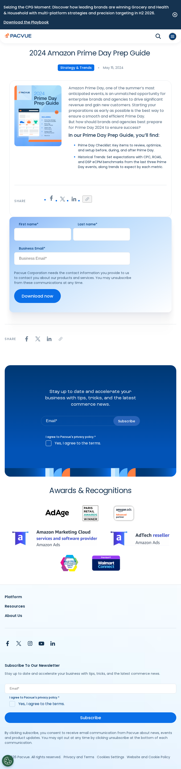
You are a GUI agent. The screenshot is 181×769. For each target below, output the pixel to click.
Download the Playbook (26, 22)
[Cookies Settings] (8, 761)
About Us (13, 615)
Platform (13, 597)
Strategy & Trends (76, 67)
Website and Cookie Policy (148, 757)
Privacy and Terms (79, 757)
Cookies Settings (110, 757)
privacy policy (84, 437)
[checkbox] (90, 443)
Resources (15, 606)
